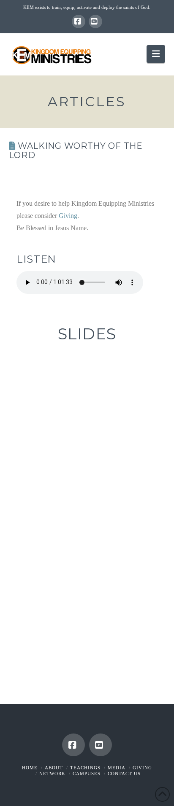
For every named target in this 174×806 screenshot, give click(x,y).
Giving (68, 215)
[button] (156, 53)
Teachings (85, 767)
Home (30, 767)
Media (116, 767)
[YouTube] (95, 21)
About (54, 767)
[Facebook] (78, 21)
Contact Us (124, 773)
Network (52, 773)
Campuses (87, 773)
